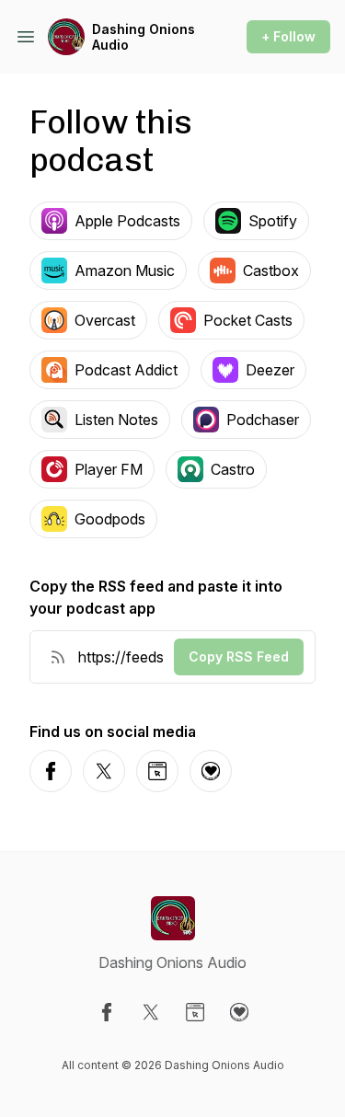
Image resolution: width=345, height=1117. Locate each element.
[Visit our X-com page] (151, 1012)
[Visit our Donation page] (239, 1012)
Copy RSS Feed (239, 656)
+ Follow (288, 36)
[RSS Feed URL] (58, 657)
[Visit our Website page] (195, 1012)
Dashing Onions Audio (143, 37)
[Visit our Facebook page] (107, 1012)
